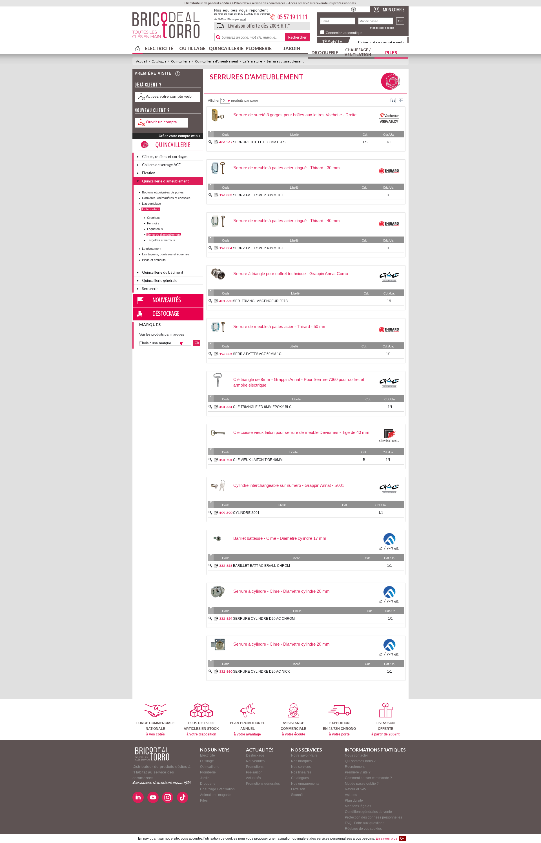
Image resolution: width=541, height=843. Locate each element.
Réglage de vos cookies (363, 829)
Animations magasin (215, 795)
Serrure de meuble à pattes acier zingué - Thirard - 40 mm (286, 220)
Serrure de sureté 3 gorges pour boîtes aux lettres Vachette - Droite (294, 114)
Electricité (159, 48)
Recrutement (355, 767)
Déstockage (165, 313)
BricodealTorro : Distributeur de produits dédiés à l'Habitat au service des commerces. (171, 27)
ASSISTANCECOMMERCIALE (293, 728)
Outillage (192, 48)
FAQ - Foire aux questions (364, 823)
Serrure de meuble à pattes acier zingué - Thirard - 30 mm (286, 167)
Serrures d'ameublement (285, 61)
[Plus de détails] (216, 142)
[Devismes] (389, 444)
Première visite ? (358, 772)
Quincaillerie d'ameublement (216, 61)
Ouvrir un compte (161, 122)
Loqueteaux (155, 229)
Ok (402, 838)
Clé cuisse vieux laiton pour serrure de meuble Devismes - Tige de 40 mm (301, 432)
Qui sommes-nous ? (360, 761)
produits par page (244, 100)
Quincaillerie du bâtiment (162, 272)
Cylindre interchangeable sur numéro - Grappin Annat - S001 (288, 485)
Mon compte (393, 9)
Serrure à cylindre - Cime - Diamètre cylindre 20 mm (281, 591)
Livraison (298, 789)
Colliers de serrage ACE (161, 164)
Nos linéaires (301, 772)
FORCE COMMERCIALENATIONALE (155, 728)
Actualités (253, 778)
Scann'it (297, 795)
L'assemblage (151, 203)
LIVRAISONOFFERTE (385, 728)
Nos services (301, 767)
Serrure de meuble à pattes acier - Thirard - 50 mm (280, 326)
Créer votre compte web (380, 42)
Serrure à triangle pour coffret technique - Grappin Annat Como (290, 273)
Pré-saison (254, 772)
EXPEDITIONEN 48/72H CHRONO (339, 728)
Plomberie (259, 48)
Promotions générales (263, 784)
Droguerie (324, 52)
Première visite (153, 73)
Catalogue (159, 61)
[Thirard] (389, 180)
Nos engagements (305, 784)
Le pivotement (151, 248)
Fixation (148, 173)
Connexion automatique (344, 33)
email (243, 19)
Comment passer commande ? (368, 778)
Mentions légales (358, 806)
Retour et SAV (355, 789)
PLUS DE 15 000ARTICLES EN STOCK (201, 728)
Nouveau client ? (152, 110)
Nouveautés (166, 299)
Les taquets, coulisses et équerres (165, 254)
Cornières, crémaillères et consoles (166, 198)
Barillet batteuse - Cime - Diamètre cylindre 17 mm (279, 538)
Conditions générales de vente (368, 812)
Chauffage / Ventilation (358, 52)
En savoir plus (386, 838)
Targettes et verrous (161, 240)
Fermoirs (153, 223)
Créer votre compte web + (179, 136)
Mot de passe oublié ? (362, 784)
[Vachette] (389, 127)
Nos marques (301, 761)
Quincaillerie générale (159, 280)
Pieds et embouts (154, 260)
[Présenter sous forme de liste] (393, 100)
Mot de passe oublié (382, 27)
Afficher (213, 100)
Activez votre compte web (169, 96)
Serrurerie (150, 288)
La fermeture (252, 61)
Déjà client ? (148, 84)
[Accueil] (152, 753)
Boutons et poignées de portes (163, 192)
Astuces (351, 795)
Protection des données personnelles (373, 817)
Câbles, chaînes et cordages (164, 156)
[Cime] (389, 550)
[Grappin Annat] (389, 286)
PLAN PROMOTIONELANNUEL (247, 728)
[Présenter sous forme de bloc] (401, 100)
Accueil (141, 61)
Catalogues (300, 778)
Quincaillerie (225, 48)
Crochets (153, 217)
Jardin (291, 48)
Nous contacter (356, 755)
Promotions (254, 767)
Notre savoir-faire (304, 755)
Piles (391, 52)
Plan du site (354, 800)
